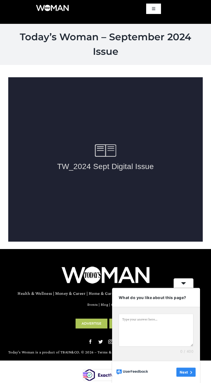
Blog (104, 304)
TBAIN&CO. (70, 352)
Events (92, 304)
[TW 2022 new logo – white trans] (52, 6)
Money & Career (70, 293)
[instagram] (110, 341)
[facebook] (90, 341)
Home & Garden (104, 293)
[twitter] (100, 341)
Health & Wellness (35, 293)
